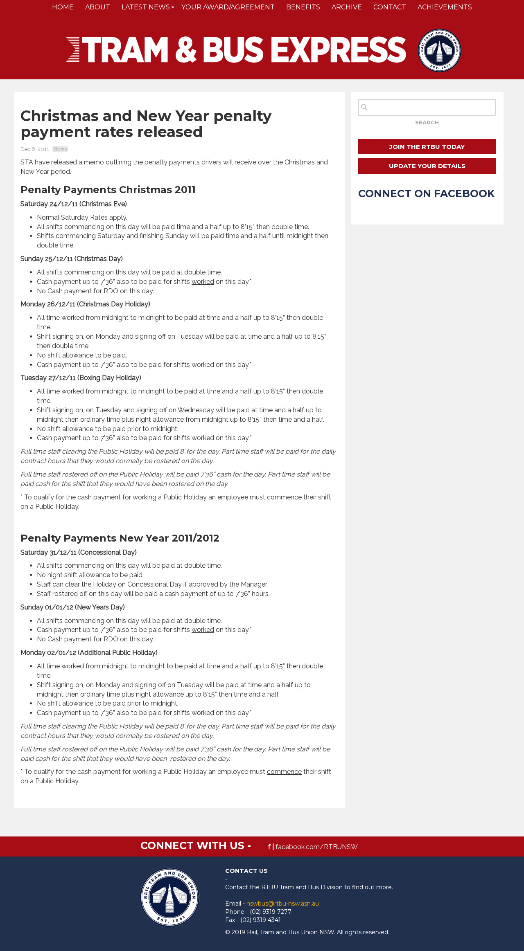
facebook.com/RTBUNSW (317, 847)
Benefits (303, 7)
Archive (347, 7)
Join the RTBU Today (427, 147)
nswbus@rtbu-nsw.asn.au (282, 903)
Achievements (445, 7)
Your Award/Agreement (228, 7)
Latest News (146, 7)
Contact (389, 7)
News (60, 149)
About (97, 7)
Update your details (427, 166)
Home (63, 7)
